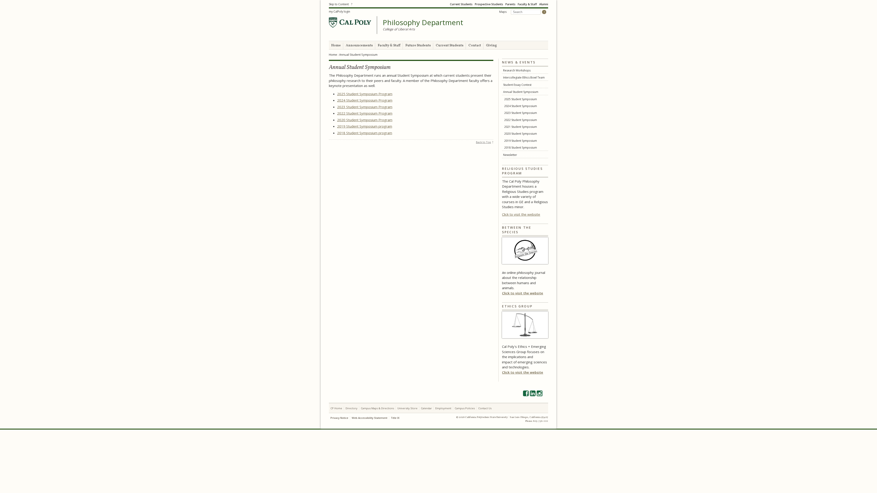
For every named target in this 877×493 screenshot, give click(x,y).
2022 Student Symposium (520, 120)
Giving (491, 45)
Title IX (395, 418)
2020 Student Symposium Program (364, 120)
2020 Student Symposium (520, 134)
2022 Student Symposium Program (364, 113)
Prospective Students (489, 4)
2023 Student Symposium (520, 113)
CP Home (336, 408)
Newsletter (510, 155)
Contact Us (484, 408)
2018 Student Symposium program (364, 133)
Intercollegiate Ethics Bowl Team (524, 77)
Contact (474, 45)
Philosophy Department (423, 22)
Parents (510, 4)
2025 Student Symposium (520, 99)
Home (336, 45)
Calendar (426, 408)
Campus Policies (465, 408)
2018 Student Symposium (520, 147)
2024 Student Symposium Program (364, 100)
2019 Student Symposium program (364, 126)
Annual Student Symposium (520, 92)
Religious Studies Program (522, 171)
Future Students (418, 45)
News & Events (519, 62)
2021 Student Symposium (520, 127)
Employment (443, 408)
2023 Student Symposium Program (364, 107)
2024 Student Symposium (520, 106)
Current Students (461, 4)
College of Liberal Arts (399, 29)
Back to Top (483, 142)
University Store (407, 408)
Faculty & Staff (527, 4)
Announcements (359, 45)
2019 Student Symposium (520, 141)
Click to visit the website (521, 214)
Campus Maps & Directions (377, 408)
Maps (503, 12)
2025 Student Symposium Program (364, 94)
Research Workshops (517, 70)
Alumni (543, 4)
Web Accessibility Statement (369, 418)
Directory (351, 408)
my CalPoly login (339, 11)
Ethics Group (517, 306)
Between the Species (516, 229)
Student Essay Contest (517, 85)
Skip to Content (339, 4)
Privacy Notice (339, 418)
